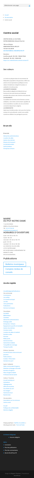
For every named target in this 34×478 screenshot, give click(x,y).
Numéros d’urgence (8, 370)
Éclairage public (7, 322)
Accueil (6, 15)
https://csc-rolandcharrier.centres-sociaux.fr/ (16, 60)
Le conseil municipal (9, 299)
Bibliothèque (7, 315)
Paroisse (5, 336)
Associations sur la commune (11, 400)
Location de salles (8, 138)
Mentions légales (8, 410)
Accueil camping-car (8, 380)
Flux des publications (11, 447)
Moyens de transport (9, 142)
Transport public (8, 347)
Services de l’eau (7, 341)
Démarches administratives (11, 136)
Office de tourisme (8, 386)
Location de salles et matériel (11, 332)
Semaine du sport (8, 361)
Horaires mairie (7, 330)
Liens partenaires (8, 303)
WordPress (17, 475)
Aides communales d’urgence (11, 366)
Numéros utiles (7, 334)
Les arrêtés (6, 297)
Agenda (11, 291)
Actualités (6, 291)
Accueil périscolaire (8, 144)
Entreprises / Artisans (9, 324)
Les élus (5, 301)
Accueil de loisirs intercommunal (12, 352)
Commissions (7, 295)
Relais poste (6, 338)
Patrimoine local (7, 393)
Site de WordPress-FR (11, 453)
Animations (6, 382)
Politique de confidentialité (11, 408)
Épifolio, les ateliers (19, 423)
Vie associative (9, 17)
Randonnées (6, 395)
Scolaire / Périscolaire (9, 359)
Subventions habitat (9, 343)
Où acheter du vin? (8, 388)
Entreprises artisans (8, 148)
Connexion (8, 445)
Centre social (7, 402)
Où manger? (6, 390)
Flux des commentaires (11, 450)
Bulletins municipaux (14, 264)
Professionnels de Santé (10, 374)
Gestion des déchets (9, 140)
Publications (16, 291)
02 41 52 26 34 (10, 228)
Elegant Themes (16, 473)
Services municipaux (9, 308)
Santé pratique (7, 146)
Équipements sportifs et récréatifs (12, 326)
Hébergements (7, 384)
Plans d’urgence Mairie (9, 372)
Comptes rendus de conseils (14, 270)
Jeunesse (5, 354)
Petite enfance (7, 357)
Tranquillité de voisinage (10, 345)
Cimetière (6, 317)
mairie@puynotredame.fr (10, 230)
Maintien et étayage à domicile (11, 368)
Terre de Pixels (20, 425)
